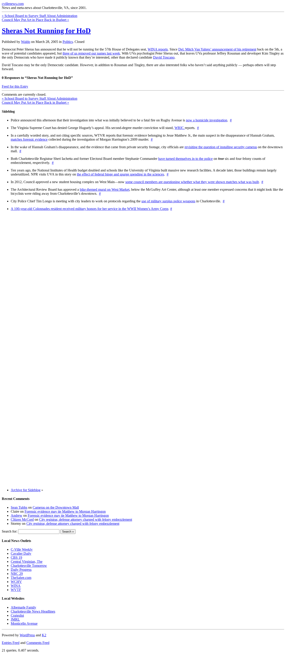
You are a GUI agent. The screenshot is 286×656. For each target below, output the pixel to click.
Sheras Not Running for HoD (46, 31)
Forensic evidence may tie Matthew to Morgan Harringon (65, 511)
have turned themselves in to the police (185, 159)
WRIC (180, 128)
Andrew (16, 515)
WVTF (16, 590)
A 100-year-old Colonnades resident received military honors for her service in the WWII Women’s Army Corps (89, 209)
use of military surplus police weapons (168, 201)
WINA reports (158, 49)
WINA (16, 586)
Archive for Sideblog (25, 490)
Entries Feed (10, 643)
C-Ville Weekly (22, 549)
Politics (68, 42)
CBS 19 (16, 557)
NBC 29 (17, 574)
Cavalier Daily (21, 553)
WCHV (16, 582)
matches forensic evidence (29, 139)
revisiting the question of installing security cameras (221, 147)
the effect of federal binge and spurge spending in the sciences (120, 174)
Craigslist (17, 615)
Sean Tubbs (19, 507)
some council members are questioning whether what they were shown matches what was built (192, 182)
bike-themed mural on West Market (104, 189)
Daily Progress (21, 569)
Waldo (25, 42)
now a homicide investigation (206, 120)
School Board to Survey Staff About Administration (39, 16)
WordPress (27, 635)
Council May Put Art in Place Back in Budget (35, 20)
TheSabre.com (21, 578)
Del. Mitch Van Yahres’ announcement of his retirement (217, 49)
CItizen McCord (22, 519)
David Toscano (164, 57)
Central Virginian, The (26, 561)
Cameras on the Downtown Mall (56, 507)
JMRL (15, 619)
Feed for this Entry (15, 86)
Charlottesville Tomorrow (29, 565)
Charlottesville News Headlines (33, 611)
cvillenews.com (13, 4)
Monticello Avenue (24, 623)
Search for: (9, 531)
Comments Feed (37, 643)
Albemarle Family (23, 607)
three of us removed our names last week (91, 53)
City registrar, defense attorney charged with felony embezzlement (85, 519)
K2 (44, 635)
